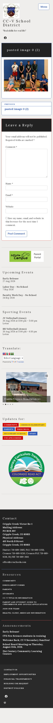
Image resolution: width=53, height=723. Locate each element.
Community (10, 425)
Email (9, 195)
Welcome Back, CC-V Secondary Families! (26, 640)
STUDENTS (8, 594)
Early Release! (11, 631)
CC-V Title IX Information (18, 598)
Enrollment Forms (14, 585)
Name (9, 183)
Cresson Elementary (33, 425)
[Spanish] (8, 354)
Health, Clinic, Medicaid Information (24, 613)
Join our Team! (11, 609)
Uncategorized (12, 438)
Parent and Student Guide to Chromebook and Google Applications (25, 603)
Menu (43, 6)
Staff (33, 433)
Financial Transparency (18, 679)
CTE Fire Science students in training (24, 636)
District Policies (14, 688)
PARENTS (7, 589)
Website (10, 206)
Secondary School (15, 433)
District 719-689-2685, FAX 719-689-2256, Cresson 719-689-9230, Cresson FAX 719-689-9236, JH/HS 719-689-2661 (26, 553)
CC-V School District (17, 23)
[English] (4, 354)
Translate (20, 362)
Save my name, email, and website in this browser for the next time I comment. (25, 222)
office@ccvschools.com (14, 562)
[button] (47, 376)
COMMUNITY (9, 581)
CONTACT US (10, 670)
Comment (11, 147)
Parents (8, 429)
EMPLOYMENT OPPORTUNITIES (20, 674)
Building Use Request (16, 683)
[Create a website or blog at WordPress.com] (5, 702)
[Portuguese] (12, 354)
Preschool (23, 429)
